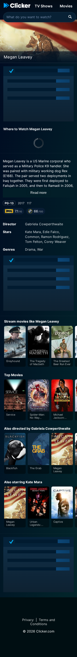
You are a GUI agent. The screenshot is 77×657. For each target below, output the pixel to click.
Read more (38, 192)
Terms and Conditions (42, 622)
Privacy (28, 620)
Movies (66, 6)
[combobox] (39, 17)
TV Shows (44, 6)
